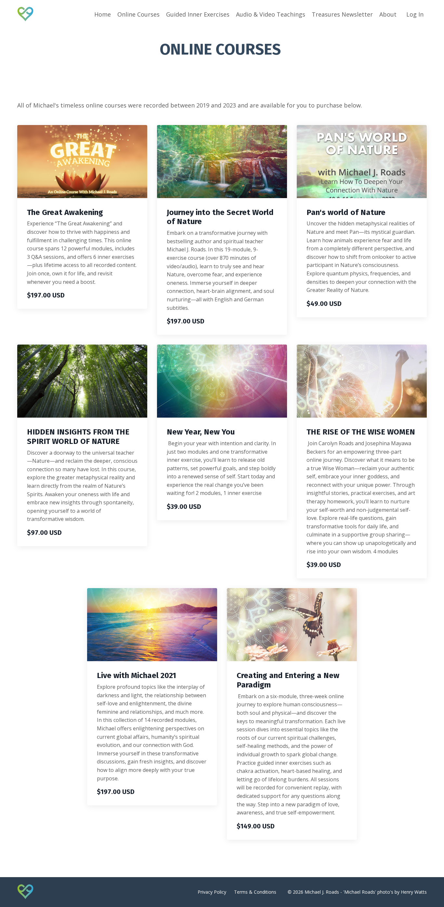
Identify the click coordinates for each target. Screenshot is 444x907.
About (388, 14)
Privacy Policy (212, 892)
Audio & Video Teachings (270, 14)
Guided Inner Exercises (197, 14)
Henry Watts (414, 892)
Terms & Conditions (255, 892)
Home (102, 14)
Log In (415, 14)
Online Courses (138, 14)
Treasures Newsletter (342, 14)
